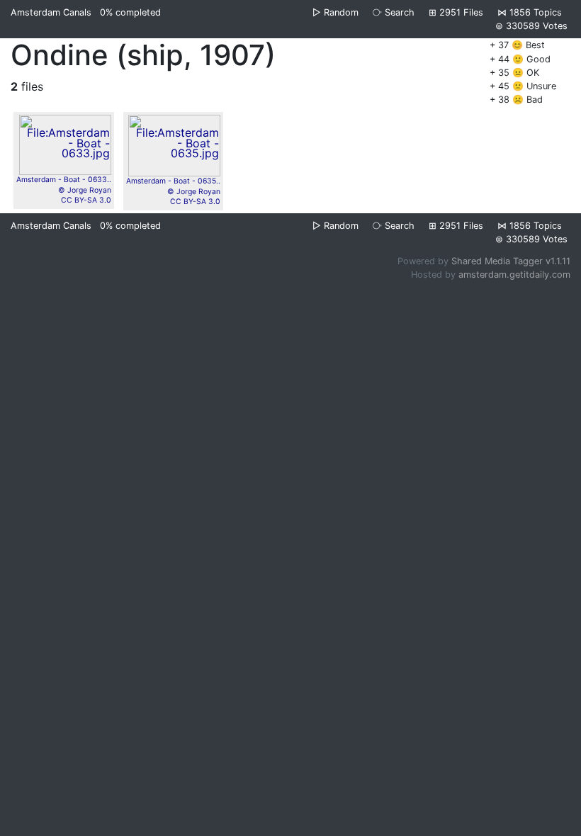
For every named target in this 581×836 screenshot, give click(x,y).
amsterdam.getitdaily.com (514, 274)
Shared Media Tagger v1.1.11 (510, 261)
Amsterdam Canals (51, 12)
